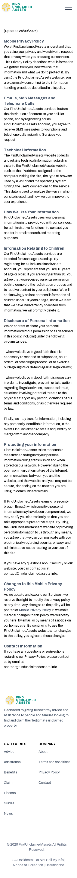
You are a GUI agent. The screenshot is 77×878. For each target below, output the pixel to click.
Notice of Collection (29, 865)
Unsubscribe (54, 865)
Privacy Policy (49, 772)
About (43, 751)
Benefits (10, 772)
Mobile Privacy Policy (34, 610)
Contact (44, 782)
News (8, 813)
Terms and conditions (54, 762)
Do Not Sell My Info (49, 860)
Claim (8, 782)
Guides (9, 803)
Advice (9, 751)
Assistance (12, 762)
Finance (10, 793)
